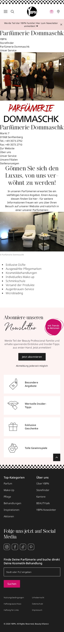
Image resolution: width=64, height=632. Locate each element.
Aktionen (9, 516)
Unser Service (8, 156)
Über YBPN (42, 483)
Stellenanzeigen (9, 163)
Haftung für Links (11, 610)
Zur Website (7, 148)
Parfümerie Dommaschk (15, 46)
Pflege (7, 496)
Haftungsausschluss (12, 604)
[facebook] (15, 547)
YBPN (3, 39)
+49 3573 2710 (13, 144)
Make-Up (9, 490)
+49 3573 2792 (13, 141)
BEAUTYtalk (43, 503)
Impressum (37, 610)
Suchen (11, 584)
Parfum (8, 483)
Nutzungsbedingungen (14, 597)
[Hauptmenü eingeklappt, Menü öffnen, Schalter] (5, 11)
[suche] (12, 11)
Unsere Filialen (9, 159)
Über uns (5, 152)
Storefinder (7, 43)
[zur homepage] (32, 12)
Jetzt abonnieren (32, 356)
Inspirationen (12, 510)
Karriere (41, 496)
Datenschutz (37, 604)
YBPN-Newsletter (46, 510)
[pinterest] (31, 547)
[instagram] (7, 547)
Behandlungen (12, 503)
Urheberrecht (38, 597)
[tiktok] (23, 547)
